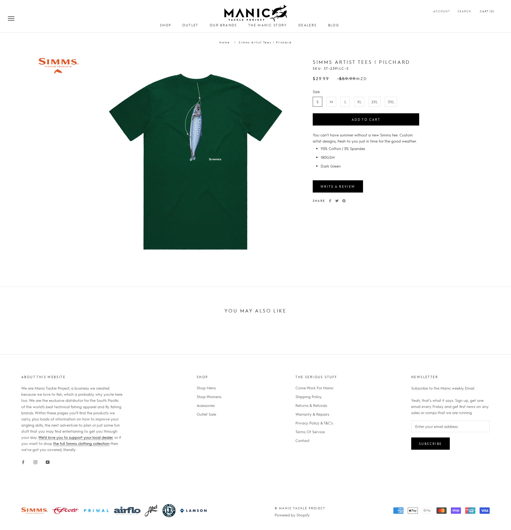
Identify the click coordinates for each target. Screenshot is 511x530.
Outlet (190, 25)
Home (224, 42)
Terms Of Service (310, 431)
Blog (333, 25)
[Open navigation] (11, 18)
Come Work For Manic (314, 387)
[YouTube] (48, 461)
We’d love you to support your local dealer (75, 437)
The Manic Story (267, 25)
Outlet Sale (206, 414)
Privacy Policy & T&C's (314, 422)
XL (359, 101)
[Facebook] (330, 200)
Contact (302, 440)
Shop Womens (209, 396)
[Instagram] (35, 461)
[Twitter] (337, 200)
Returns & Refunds (311, 405)
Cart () (487, 11)
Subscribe (430, 443)
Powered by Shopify (292, 514)
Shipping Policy (308, 396)
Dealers (307, 25)
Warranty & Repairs (312, 414)
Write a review (337, 186)
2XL (375, 101)
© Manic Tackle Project (300, 508)
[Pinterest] (343, 200)
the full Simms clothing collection (81, 443)
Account (441, 11)
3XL (391, 101)
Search (464, 11)
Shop (165, 25)
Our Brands (223, 25)
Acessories (206, 405)
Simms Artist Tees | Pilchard (265, 42)
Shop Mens (206, 387)
